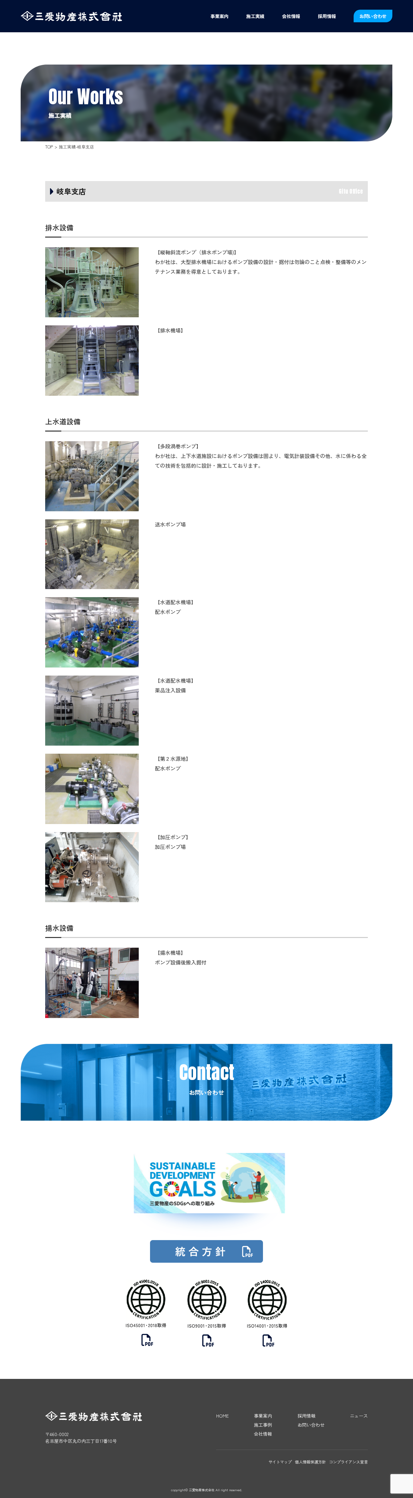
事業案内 (219, 16)
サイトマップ (280, 1461)
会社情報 (291, 16)
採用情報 (327, 16)
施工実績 (255, 16)
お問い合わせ (373, 16)
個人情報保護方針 (310, 1461)
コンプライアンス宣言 (348, 1461)
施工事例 (263, 1425)
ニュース (359, 1415)
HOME (222, 1415)
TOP (49, 147)
